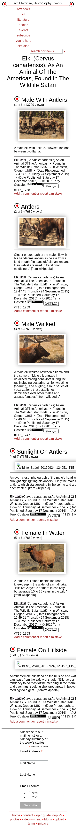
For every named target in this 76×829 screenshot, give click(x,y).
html (35, 793)
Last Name (27, 774)
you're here (23, 40)
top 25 (57, 815)
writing (37, 819)
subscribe (23, 35)
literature (23, 19)
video (26, 819)
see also (23, 46)
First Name (27, 763)
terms (31, 823)
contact (28, 815)
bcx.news (23, 9)
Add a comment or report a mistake (38, 193)
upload (59, 819)
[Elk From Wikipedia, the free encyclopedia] (22, 160)
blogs (48, 819)
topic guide (43, 815)
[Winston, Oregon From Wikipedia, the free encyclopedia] (28, 170)
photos (23, 25)
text (34, 797)
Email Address (31, 751)
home (16, 815)
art (23, 14)
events (23, 30)
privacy (43, 823)
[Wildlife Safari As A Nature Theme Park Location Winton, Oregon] (43, 167)
